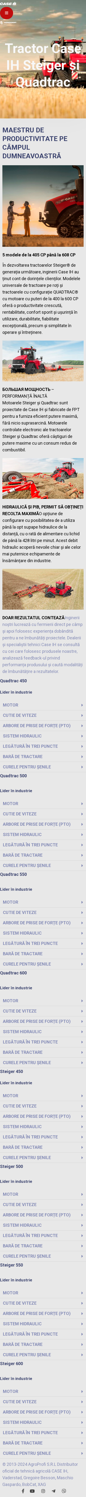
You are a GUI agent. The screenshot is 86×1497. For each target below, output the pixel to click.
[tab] (43, 705)
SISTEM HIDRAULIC (22, 735)
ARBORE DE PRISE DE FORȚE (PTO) (37, 725)
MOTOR (10, 704)
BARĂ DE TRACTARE (23, 756)
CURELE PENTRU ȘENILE (27, 766)
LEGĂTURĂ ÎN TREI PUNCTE (30, 746)
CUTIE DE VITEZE (20, 715)
